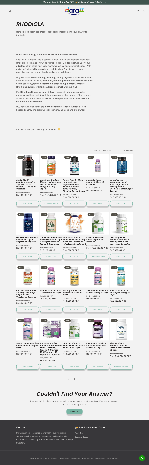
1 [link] (68, 379)
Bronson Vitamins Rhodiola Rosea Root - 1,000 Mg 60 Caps (74, 345)
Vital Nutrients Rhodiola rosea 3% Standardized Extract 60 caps (120, 346)
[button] (4, 11)
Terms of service (87, 458)
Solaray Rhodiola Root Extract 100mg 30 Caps (97, 291)
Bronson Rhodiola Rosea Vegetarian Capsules (94, 240)
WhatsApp (74, 411)
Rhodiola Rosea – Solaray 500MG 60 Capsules (95, 182)
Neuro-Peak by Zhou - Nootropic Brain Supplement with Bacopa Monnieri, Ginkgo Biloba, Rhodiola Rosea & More (74, 185)
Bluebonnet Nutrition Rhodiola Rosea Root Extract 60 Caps (96, 345)
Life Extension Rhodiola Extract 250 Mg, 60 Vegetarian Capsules (27, 240)
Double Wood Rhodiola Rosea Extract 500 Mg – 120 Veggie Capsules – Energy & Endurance (51, 241)
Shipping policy (100, 458)
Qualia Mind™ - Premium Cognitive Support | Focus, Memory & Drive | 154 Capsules (26, 184)
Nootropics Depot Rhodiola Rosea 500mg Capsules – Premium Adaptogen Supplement (74, 241)
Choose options (51, 203)
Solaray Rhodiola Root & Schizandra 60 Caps (50, 291)
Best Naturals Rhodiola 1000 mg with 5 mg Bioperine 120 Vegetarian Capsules (27, 293)
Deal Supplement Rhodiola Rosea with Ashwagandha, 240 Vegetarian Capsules (120, 241)
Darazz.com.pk (39, 458)
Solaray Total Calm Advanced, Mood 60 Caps (72, 292)
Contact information (113, 458)
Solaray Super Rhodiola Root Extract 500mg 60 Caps (27, 345)
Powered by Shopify (51, 458)
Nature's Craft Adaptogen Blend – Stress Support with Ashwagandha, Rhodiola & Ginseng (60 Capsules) (121, 185)
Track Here (79, 433)
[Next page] (80, 379)
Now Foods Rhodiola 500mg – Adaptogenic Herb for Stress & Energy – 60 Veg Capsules (50, 184)
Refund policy (75, 458)
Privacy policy (64, 458)
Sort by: (97, 150)
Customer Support (82, 437)
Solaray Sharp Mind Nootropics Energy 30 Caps (120, 292)
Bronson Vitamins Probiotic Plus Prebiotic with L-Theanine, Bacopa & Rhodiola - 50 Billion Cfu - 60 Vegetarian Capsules (51, 349)
